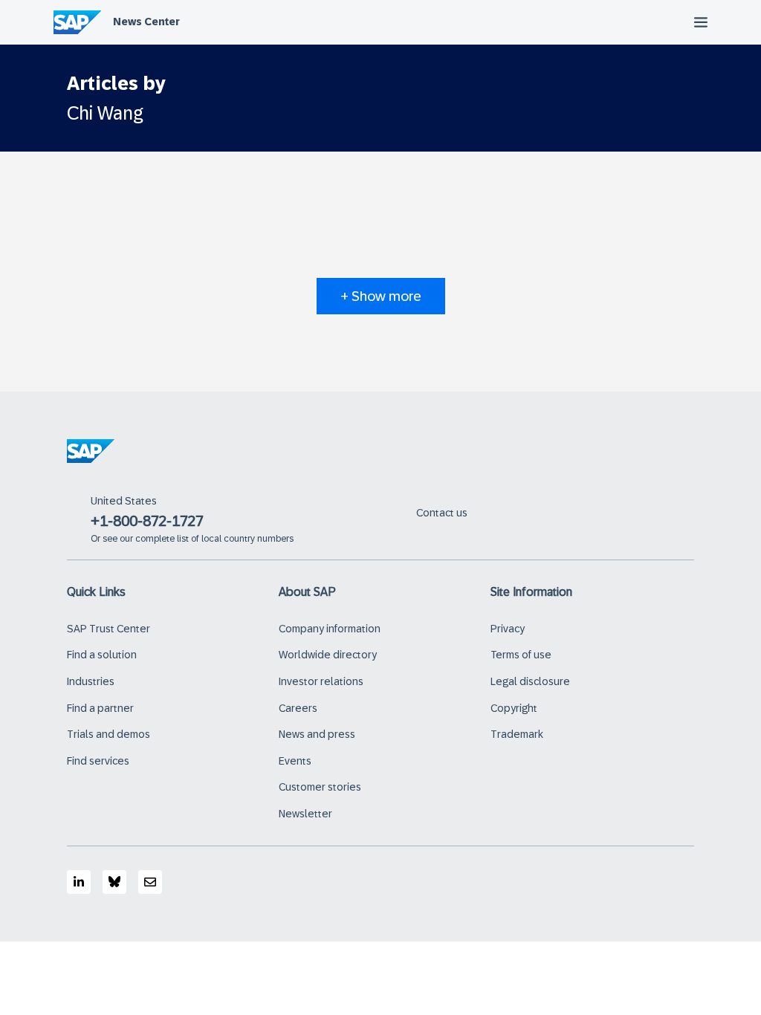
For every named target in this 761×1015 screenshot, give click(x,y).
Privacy (507, 629)
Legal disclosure (530, 681)
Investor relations (321, 681)
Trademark (516, 734)
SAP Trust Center (108, 629)
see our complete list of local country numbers (198, 539)
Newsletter (305, 814)
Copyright (513, 708)
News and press (317, 734)
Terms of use (520, 655)
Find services (98, 761)
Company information (329, 629)
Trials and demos (108, 734)
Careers (298, 708)
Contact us (441, 513)
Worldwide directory (328, 655)
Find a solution (102, 655)
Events (295, 761)
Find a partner (100, 708)
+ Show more (380, 296)
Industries (90, 681)
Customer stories (320, 787)
